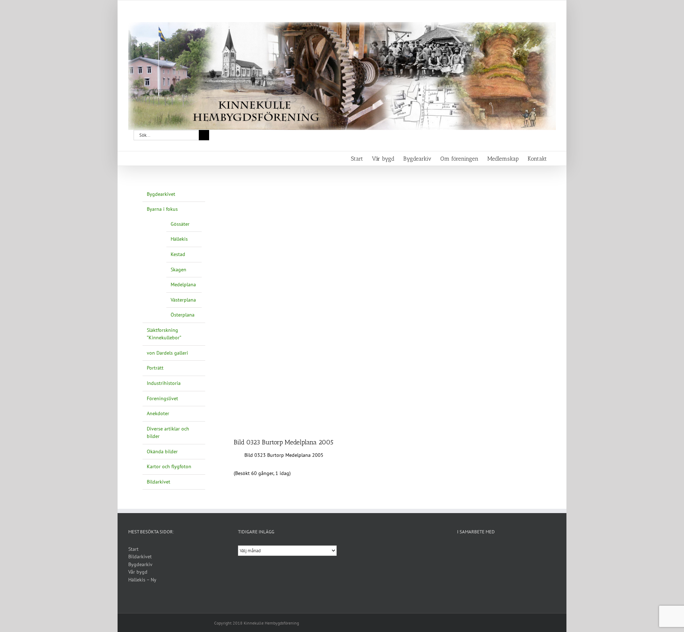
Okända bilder (162, 451)
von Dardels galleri (167, 353)
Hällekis (179, 239)
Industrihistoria (164, 383)
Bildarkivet (158, 482)
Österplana (183, 315)
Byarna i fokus (162, 209)
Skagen (178, 269)
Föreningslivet (162, 398)
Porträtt (155, 368)
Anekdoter (158, 413)
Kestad (178, 254)
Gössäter (180, 224)
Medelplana (183, 284)
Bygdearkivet (161, 194)
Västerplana (183, 300)
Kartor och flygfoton (169, 466)
